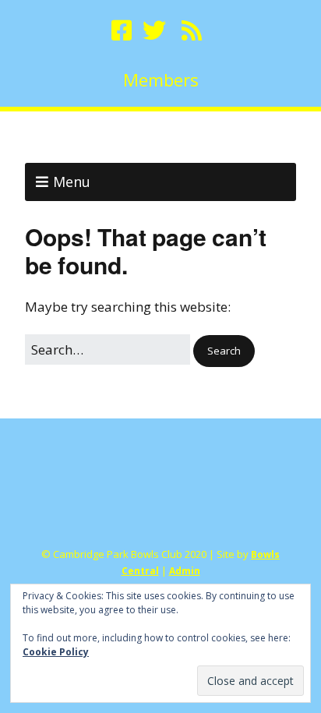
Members (161, 79)
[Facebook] (123, 30)
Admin (184, 570)
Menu (71, 181)
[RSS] (192, 30)
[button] (224, 351)
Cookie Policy (56, 651)
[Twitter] (154, 30)
